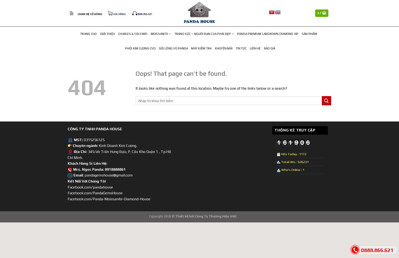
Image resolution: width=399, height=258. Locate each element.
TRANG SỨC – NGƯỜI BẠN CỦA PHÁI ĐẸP (203, 34)
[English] (278, 12)
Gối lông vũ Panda (173, 48)
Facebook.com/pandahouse (90, 187)
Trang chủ (88, 34)
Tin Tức (241, 48)
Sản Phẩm (309, 34)
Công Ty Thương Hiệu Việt (216, 216)
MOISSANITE (159, 34)
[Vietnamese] (272, 12)
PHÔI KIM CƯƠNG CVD (140, 48)
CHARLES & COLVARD (132, 34)
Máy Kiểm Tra (201, 48)
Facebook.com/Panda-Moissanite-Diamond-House (109, 199)
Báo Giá (269, 48)
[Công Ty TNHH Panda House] (199, 13)
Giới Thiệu (107, 34)
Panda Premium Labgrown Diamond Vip (268, 34)
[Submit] (326, 100)
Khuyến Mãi (224, 48)
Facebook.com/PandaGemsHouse (95, 193)
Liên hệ (255, 48)
